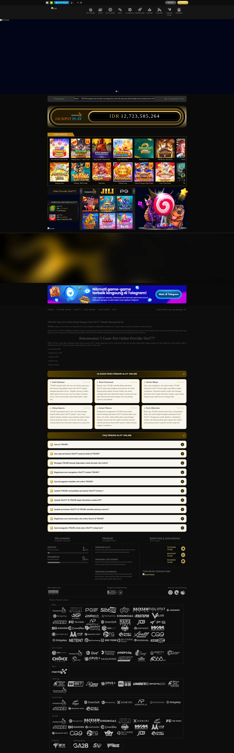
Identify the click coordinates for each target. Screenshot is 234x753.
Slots (100, 13)
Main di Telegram (63, 3)
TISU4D (51, 310)
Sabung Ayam (169, 14)
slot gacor (142, 330)
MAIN (61, 148)
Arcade (149, 13)
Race (120, 13)
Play (77, 119)
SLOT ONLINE (89, 310)
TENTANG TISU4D (64, 310)
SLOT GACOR (103, 310)
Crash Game (140, 13)
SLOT (114, 310)
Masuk (170, 3)
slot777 (113, 326)
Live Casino (110, 13)
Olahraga (130, 13)
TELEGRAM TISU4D (171, 548)
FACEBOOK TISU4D (171, 561)
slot (87, 330)
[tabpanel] (117, 56)
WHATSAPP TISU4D (171, 555)
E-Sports (159, 13)
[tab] (90, 191)
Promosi (179, 13)
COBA (91, 201)
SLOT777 (77, 310)
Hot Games (90, 13)
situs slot (62, 326)
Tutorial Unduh (212, 262)
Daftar (183, 3)
